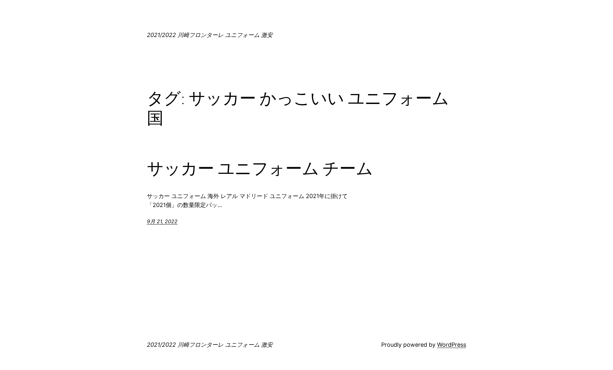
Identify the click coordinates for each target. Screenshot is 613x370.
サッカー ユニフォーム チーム (260, 168)
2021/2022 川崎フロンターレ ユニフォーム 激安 (210, 35)
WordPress (451, 344)
